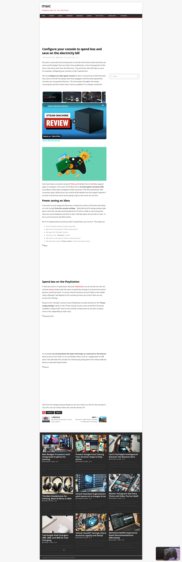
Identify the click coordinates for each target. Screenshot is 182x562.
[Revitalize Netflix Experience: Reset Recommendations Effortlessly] (124, 529)
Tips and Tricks (70, 57)
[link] (45, 106)
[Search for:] (124, 76)
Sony (51, 290)
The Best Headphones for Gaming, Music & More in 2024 (56, 497)
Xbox (95, 184)
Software (124, 15)
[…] (64, 550)
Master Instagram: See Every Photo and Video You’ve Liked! (123, 494)
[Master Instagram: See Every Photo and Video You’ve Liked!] (124, 490)
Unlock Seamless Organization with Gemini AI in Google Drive (91, 495)
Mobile (60, 15)
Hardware (69, 15)
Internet (51, 15)
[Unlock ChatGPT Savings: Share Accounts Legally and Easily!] (91, 530)
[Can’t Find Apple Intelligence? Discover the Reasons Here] (124, 451)
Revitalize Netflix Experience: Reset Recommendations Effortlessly (123, 535)
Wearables (79, 15)
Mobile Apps (112, 15)
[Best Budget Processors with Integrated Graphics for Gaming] (57, 451)
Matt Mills (60, 57)
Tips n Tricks (99, 15)
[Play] (72, 97)
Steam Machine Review (58, 106)
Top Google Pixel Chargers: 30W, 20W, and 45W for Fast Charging (55, 537)
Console (50, 412)
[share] (102, 105)
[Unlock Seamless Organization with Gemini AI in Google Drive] (91, 490)
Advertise (72, 557)
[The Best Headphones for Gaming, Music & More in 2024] (57, 493)
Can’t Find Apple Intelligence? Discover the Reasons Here (123, 455)
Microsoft (75, 184)
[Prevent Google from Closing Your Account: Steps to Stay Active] (91, 451)
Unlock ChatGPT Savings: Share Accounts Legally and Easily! (91, 534)
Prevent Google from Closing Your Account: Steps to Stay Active (90, 457)
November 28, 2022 (50, 57)
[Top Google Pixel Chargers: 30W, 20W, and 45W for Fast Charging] (57, 532)
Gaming (89, 15)
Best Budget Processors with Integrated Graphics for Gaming (56, 457)
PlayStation (79, 287)
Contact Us (66, 557)
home (43, 15)
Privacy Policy (59, 557)
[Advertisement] (91, 31)
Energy (58, 412)
